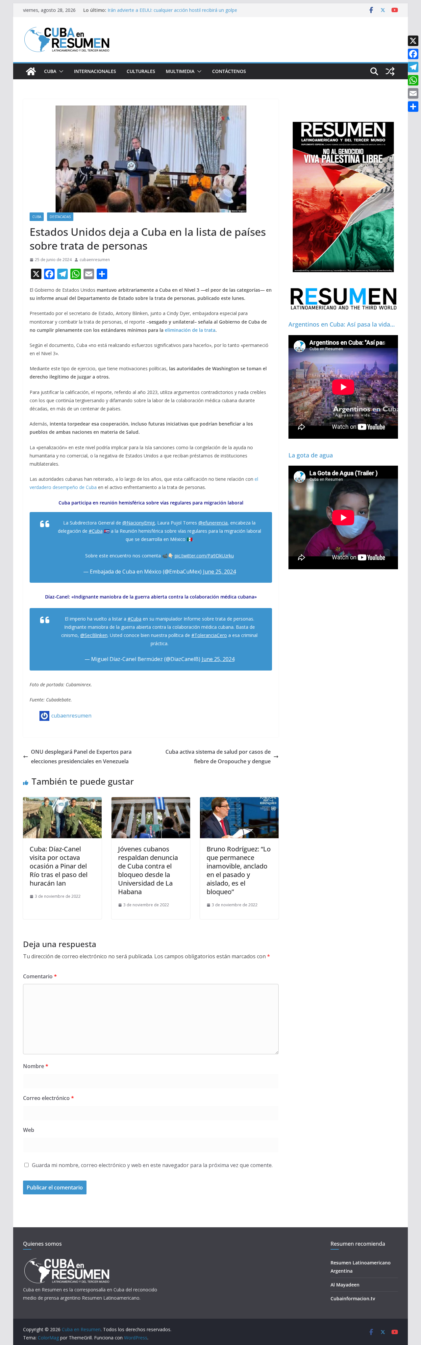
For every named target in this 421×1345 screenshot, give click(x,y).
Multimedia (180, 71)
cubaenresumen (95, 259)
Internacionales (95, 71)
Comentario (40, 976)
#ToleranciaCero (209, 635)
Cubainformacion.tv (353, 1298)
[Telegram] (413, 67)
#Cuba (96, 531)
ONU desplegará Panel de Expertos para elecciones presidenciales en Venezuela (81, 756)
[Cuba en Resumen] (31, 71)
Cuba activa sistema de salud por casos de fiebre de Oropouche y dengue (218, 756)
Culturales (141, 71)
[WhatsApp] (413, 80)
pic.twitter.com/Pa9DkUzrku (204, 555)
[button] (59, 71)
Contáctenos (229, 71)
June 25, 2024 (219, 571)
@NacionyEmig (138, 523)
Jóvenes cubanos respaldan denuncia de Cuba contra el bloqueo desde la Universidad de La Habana (148, 870)
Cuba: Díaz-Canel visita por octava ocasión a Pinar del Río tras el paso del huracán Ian (58, 866)
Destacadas (60, 216)
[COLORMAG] (66, 1260)
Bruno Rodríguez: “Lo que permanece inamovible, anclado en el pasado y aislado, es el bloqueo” (239, 870)
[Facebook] (413, 54)
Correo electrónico (48, 1098)
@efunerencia (213, 523)
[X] (413, 40)
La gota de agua (310, 455)
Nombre (35, 1066)
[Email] (413, 93)
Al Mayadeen (345, 1285)
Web (28, 1130)
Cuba (50, 71)
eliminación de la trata (190, 330)
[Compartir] (413, 106)
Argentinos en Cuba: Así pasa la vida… (341, 324)
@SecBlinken (94, 635)
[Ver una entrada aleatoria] (390, 71)
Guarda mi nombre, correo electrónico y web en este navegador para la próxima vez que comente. (152, 1165)
